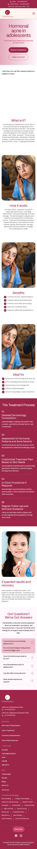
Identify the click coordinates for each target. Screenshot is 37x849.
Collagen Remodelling (22, 798)
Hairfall (4, 761)
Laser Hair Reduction (22, 818)
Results (4, 778)
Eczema (5, 750)
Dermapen (5, 805)
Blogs (4, 781)
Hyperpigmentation (9, 753)
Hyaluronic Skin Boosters (10, 802)
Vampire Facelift (27, 802)
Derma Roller (16, 805)
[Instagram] (21, 835)
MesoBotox (6, 815)
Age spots (5, 765)
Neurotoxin (5, 812)
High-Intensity (8, 808)
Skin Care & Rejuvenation (11, 725)
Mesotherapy (17, 815)
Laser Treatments (8, 730)
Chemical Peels (29, 805)
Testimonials (6, 774)
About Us (5, 785)
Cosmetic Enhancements (11, 735)
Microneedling (6, 798)
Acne (3, 757)
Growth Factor (22, 808)
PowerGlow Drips (18, 812)
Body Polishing (7, 818)
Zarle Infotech (24, 844)
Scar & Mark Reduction (10, 740)
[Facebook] (16, 835)
